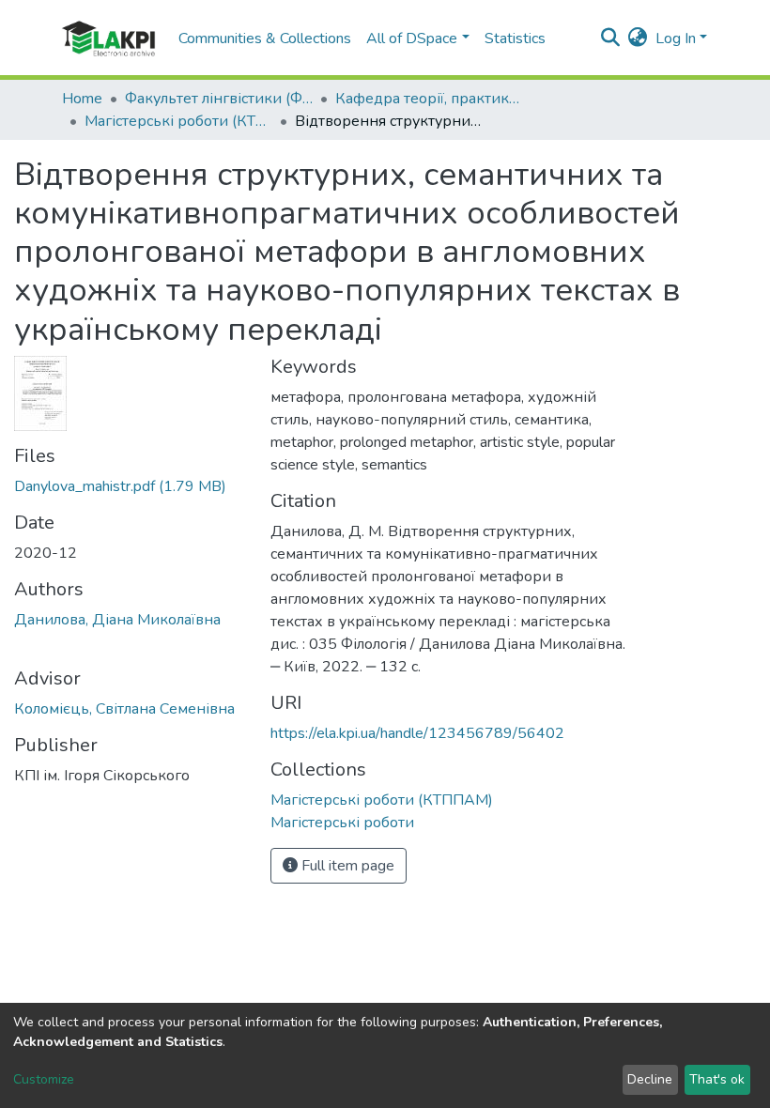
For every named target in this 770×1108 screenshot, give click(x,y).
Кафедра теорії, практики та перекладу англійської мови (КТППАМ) (429, 98)
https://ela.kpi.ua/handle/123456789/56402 (417, 733)
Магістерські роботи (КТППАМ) (178, 121)
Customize (43, 1079)
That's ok (717, 1079)
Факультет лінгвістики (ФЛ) (219, 98)
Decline (649, 1079)
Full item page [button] (346, 865)
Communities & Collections (264, 38)
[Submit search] (611, 38)
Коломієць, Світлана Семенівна (124, 709)
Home (82, 98)
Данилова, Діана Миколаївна (117, 619)
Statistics (515, 38)
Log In (675, 38)
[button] (638, 38)
